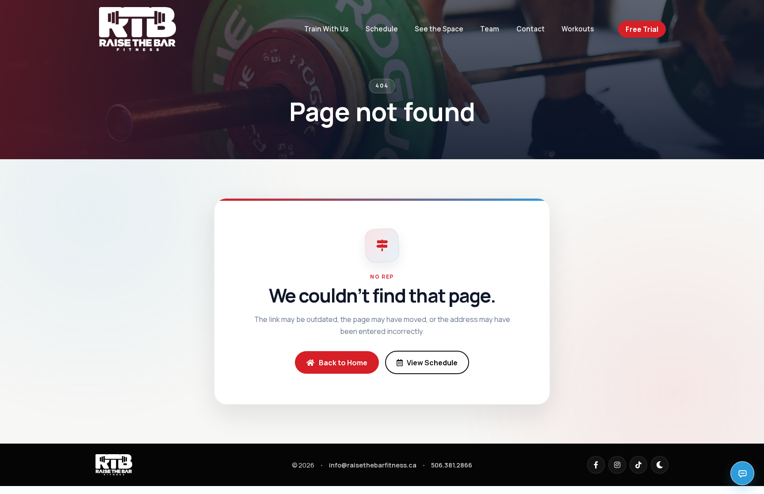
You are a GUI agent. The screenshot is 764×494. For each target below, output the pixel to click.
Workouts (578, 29)
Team (489, 29)
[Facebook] (596, 465)
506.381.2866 (451, 465)
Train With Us (326, 29)
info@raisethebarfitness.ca (372, 465)
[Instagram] (617, 465)
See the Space (439, 29)
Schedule (382, 29)
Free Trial (642, 29)
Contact (530, 29)
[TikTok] (638, 465)
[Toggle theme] (659, 465)
